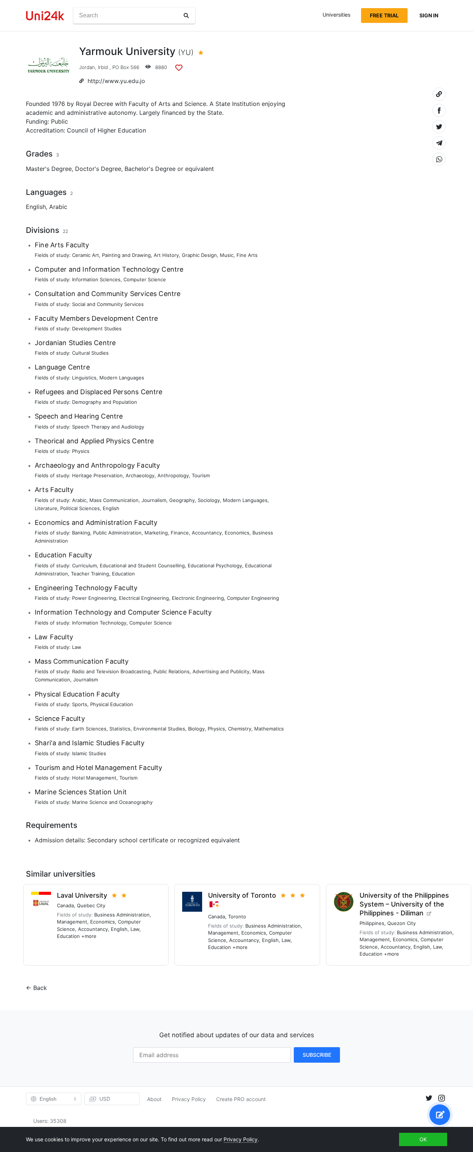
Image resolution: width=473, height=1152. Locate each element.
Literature (46, 508)
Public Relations (171, 671)
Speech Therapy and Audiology (108, 427)
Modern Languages (121, 378)
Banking (81, 533)
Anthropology (173, 475)
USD (104, 1099)
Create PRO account (241, 1099)
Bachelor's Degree (150, 168)
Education (123, 574)
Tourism (201, 475)
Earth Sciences (89, 729)
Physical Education (111, 704)
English (36, 206)
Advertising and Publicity (221, 671)
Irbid (103, 67)
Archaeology (140, 475)
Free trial (384, 15)
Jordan (87, 67)
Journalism (154, 500)
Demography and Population (104, 402)
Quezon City (401, 923)
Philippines (372, 923)
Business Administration (122, 915)
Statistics (119, 729)
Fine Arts (247, 255)
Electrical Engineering (144, 598)
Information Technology (99, 623)
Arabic (58, 206)
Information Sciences (96, 279)
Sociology (209, 500)
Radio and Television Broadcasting (111, 671)
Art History (166, 255)
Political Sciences (80, 508)
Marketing (156, 533)
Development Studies (97, 328)
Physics (80, 451)
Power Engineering (94, 598)
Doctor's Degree (98, 168)
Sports (79, 704)
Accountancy (207, 533)
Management (72, 922)
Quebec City (91, 905)
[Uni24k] (45, 16)
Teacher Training (90, 574)
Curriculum (84, 565)
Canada (65, 905)
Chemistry (239, 729)
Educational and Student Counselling (142, 565)
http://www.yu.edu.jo (116, 81)
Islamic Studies (89, 753)
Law (76, 647)
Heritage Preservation (97, 475)
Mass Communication (114, 500)
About (154, 1099)
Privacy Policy (189, 1099)
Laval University (82, 895)
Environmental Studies (159, 729)
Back (40, 987)
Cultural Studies (90, 353)
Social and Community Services (108, 304)
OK (423, 1139)
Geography (182, 500)
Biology (196, 729)
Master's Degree (49, 168)
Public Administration (117, 533)
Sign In (428, 15)
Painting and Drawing (126, 255)
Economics (237, 533)
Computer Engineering (253, 598)
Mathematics (269, 729)
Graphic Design (199, 255)
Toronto (237, 916)
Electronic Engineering (198, 598)
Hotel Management (94, 778)
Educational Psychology (215, 565)
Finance (180, 533)
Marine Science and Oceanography (112, 802)
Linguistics (84, 378)
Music (227, 255)
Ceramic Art (85, 255)
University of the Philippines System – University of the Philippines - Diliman (404, 904)
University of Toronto (242, 895)
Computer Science (144, 279)
